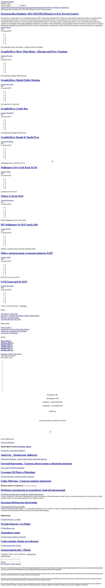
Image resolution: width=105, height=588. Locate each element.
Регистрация (5, 564)
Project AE (58, 7)
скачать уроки (24, 446)
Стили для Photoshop (10, 381)
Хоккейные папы (10, 532)
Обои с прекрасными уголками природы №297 (27, 253)
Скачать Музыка (6, 56)
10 (17, 306)
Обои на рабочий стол (11, 364)
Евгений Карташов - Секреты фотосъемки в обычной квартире (36, 463)
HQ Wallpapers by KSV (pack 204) (19, 224)
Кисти (52, 7)
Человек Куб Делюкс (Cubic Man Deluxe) (15, 329)
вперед (24, 306)
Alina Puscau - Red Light (9, 314)
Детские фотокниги (10, 360)
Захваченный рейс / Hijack (16, 550)
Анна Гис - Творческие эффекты (19, 455)
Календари (30, 7)
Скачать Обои (6, 172)
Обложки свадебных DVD (12, 368)
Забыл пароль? (16, 564)
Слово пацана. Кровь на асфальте (19, 541)
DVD (47, 7)
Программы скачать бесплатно (14, 388)
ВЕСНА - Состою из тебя (10, 317)
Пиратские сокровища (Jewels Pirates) (14, 331)
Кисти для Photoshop (10, 379)
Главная (3, 7)
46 (20, 306)
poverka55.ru (31, 554)
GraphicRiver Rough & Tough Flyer (20, 137)
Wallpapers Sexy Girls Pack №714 (19, 167)
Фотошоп (10, 7)
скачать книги (30, 485)
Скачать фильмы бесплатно (12, 384)
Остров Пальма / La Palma (15, 524)
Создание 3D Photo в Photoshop (18, 472)
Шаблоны (65, 7)
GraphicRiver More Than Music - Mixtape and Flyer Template (34, 51)
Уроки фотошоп (39, 7)
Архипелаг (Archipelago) (9, 333)
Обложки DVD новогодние (12, 373)
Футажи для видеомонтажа (12, 366)
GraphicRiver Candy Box (14, 108)
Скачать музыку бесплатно (12, 382)
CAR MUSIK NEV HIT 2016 (11, 319)
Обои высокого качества (11, 377)
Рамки (23, 7)
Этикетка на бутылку (10, 362)
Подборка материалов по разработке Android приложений (33, 490)
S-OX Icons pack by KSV (14, 281)
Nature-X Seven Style (12, 196)
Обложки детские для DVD (12, 370)
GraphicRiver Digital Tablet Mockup (20, 80)
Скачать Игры (6, 27)
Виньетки (17, 7)
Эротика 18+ (7, 386)
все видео (15, 515)
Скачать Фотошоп (7, 84)
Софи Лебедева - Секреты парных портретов (26, 481)
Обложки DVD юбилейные (12, 371)
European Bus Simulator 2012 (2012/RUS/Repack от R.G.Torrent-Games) (40, 13)
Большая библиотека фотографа (19, 502)
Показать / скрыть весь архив (11, 354)
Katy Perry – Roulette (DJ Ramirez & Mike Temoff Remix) (20, 316)
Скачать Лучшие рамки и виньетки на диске (52, 424)
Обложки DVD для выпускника (14, 375)
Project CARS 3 (6, 327)
